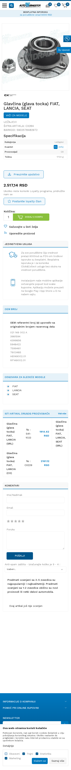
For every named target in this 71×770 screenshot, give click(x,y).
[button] (11, 5)
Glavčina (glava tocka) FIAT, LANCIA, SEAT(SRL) (61, 433)
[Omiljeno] (56, 6)
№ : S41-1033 (28, 433)
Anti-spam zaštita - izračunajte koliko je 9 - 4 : (32, 564)
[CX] (10, 95)
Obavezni (14, 753)
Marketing (15, 758)
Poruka (11, 529)
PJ (56, 147)
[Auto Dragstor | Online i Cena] (30, 4)
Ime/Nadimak (14, 495)
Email (10, 507)
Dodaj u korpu (34, 217)
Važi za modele (16, 115)
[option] (35, 13)
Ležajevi (10, 122)
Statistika (45, 753)
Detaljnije (8, 745)
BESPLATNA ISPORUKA (35, 12)
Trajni (30, 753)
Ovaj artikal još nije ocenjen (25, 605)
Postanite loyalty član (26, 201)
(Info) (61, 147)
